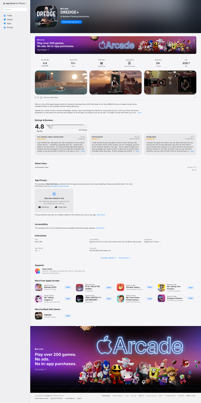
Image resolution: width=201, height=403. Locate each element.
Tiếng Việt (181, 395)
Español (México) (117, 395)
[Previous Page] (32, 82)
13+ (36, 250)
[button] (15, 15)
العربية (127, 395)
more (139, 112)
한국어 (160, 395)
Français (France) (151, 395)
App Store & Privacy (57, 398)
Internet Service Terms (41, 398)
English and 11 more (151, 242)
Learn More (101, 215)
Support (79, 398)
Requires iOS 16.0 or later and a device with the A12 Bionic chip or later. (115, 242)
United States (106, 395)
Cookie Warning (70, 398)
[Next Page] (198, 82)
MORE (83, 151)
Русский (133, 395)
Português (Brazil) (170, 395)
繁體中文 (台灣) (190, 395)
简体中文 (141, 395)
